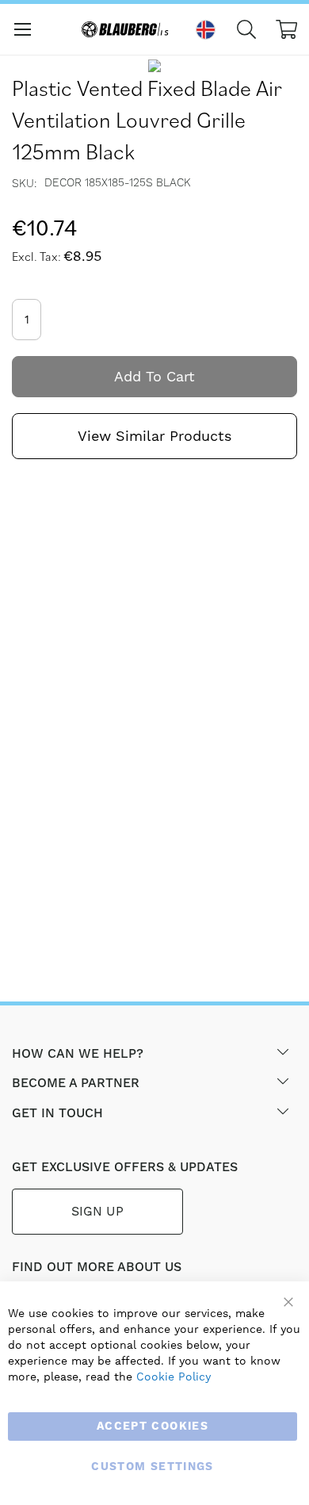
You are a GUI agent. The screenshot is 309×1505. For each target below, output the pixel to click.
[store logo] (127, 29)
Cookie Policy (173, 1376)
